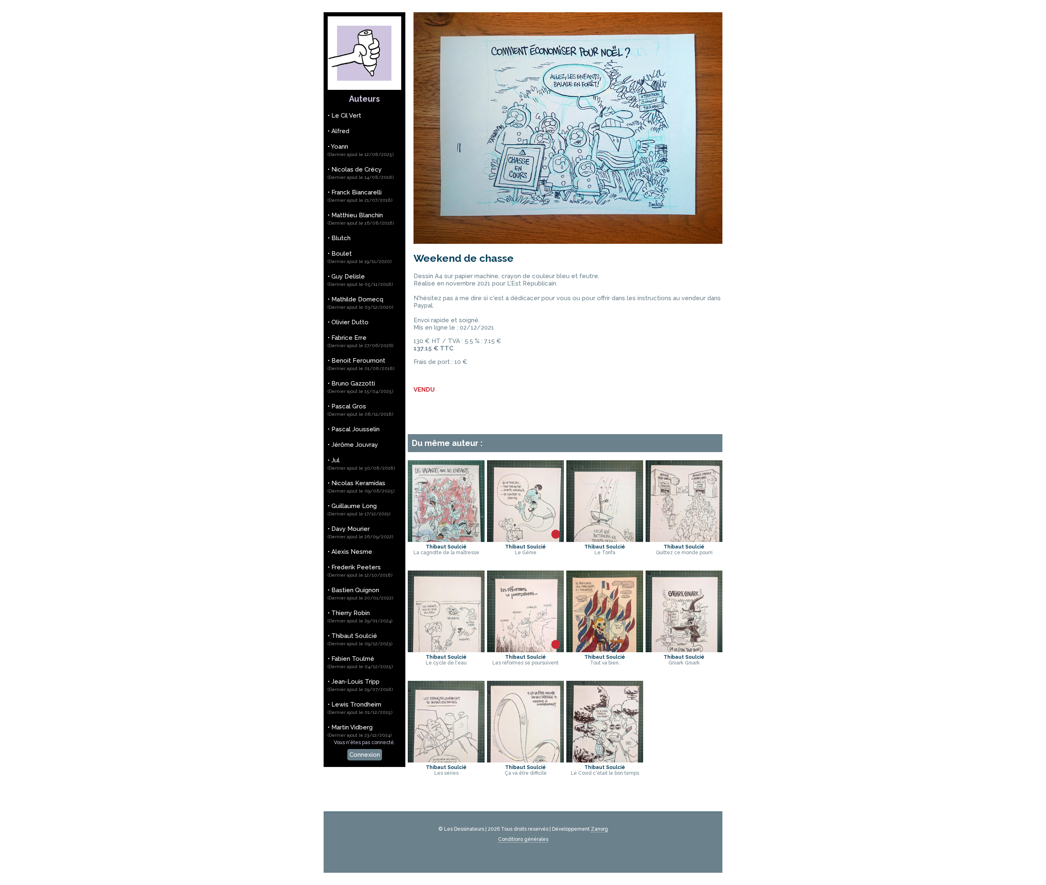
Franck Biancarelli (360, 196)
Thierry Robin (360, 616)
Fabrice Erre (360, 341)
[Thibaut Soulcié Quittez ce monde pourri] (682, 464)
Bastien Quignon (360, 593)
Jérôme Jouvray (354, 444)
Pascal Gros (360, 410)
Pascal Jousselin (355, 429)
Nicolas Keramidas (361, 486)
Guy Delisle (360, 280)
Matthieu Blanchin (361, 219)
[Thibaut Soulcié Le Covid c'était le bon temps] (603, 684)
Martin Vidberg (360, 731)
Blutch (341, 238)
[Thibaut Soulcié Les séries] (445, 684)
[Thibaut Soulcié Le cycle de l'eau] (445, 574)
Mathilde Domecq (360, 303)
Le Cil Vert (346, 115)
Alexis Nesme (351, 551)
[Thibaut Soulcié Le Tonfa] (603, 464)
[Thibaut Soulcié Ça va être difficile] (524, 684)
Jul (361, 464)
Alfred (340, 131)
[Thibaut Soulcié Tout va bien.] (603, 574)
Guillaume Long (359, 509)
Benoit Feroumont (361, 364)
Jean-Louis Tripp (360, 685)
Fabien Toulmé (360, 662)
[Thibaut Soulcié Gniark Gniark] (682, 574)
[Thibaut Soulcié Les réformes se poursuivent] (524, 574)
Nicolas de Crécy (361, 173)
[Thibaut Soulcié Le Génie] (524, 464)
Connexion (364, 754)
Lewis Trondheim (360, 708)
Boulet (360, 257)
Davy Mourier (360, 532)
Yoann (361, 150)
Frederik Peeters (360, 571)
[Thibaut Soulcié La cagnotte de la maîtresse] (445, 464)
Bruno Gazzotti (360, 387)
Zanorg (599, 829)
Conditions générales (523, 839)
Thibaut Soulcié (360, 639)
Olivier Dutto (350, 322)
